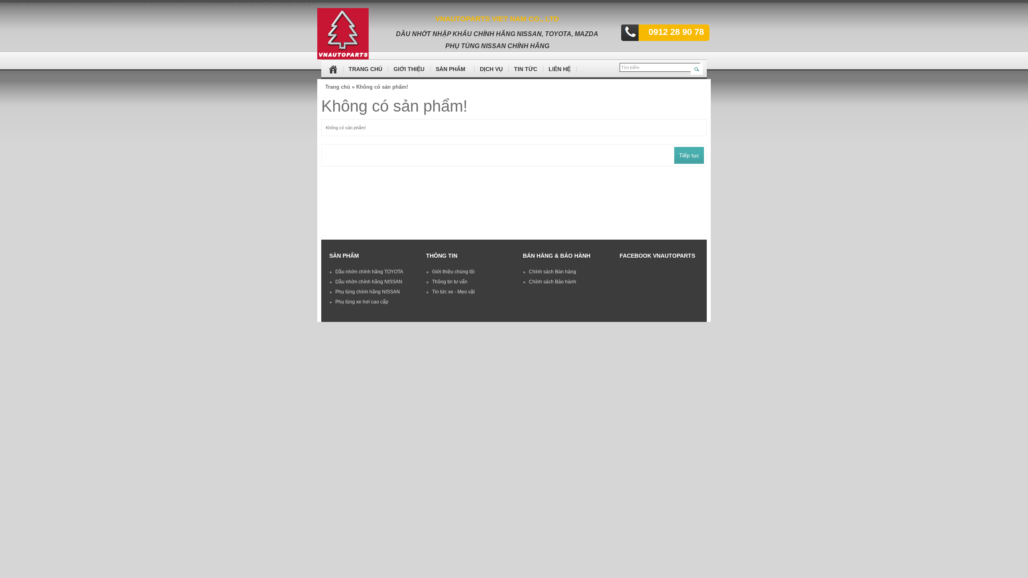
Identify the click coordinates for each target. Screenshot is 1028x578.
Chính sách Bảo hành (552, 282)
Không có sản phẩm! (382, 87)
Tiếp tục (689, 155)
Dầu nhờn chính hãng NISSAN (368, 282)
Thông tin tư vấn (449, 282)
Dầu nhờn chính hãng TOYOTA (369, 272)
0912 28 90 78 (670, 32)
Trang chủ (337, 87)
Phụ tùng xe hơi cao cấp (361, 302)
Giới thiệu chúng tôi (453, 272)
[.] (336, 69)
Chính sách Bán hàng (552, 272)
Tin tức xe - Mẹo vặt (453, 292)
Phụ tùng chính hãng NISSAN (367, 292)
